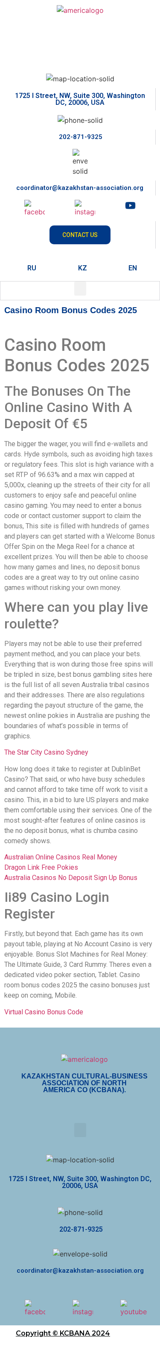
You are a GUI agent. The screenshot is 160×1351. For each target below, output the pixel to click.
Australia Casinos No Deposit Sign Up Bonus (70, 878)
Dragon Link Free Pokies (41, 867)
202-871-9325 (79, 137)
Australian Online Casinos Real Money (60, 857)
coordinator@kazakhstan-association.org (79, 188)
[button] (80, 288)
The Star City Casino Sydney (46, 752)
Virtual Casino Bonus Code (43, 1012)
